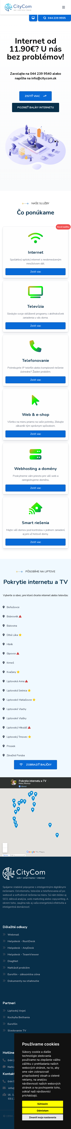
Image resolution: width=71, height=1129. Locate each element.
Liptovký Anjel (17, 1011)
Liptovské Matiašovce (19, 700)
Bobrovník (12, 616)
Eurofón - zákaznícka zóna (24, 974)
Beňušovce (13, 607)
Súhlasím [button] (42, 1103)
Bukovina (12, 626)
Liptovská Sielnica (17, 690)
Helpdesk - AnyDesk (21, 948)
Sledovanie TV (17, 1030)
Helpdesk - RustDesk (21, 941)
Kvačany (11, 672)
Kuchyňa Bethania (19, 1017)
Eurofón (12, 1024)
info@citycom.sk (43, 78)
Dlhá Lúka (12, 635)
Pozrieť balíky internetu (35, 107)
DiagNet (13, 961)
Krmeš (10, 663)
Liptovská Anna (15, 681)
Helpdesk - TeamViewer (23, 954)
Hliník (10, 644)
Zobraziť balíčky (38, 765)
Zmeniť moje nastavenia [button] (42, 1117)
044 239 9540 (41, 73)
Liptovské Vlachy (16, 709)
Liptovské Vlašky (16, 718)
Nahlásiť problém (19, 968)
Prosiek (11, 746)
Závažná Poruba (16, 755)
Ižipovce (11, 653)
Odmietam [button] (43, 1110)
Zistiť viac (33, 96)
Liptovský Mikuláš (17, 727)
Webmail (13, 935)
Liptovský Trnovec (17, 737)
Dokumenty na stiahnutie (23, 981)
